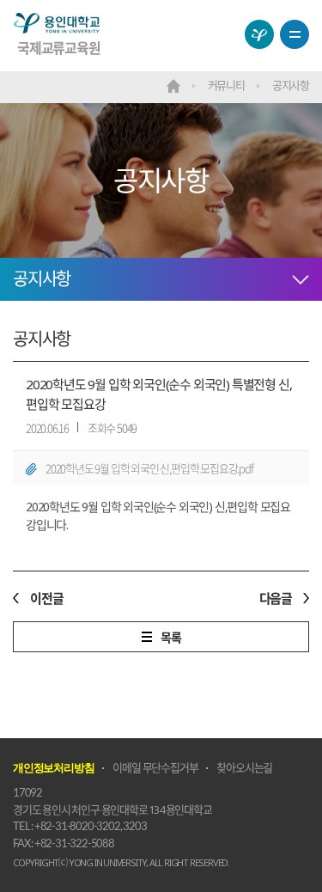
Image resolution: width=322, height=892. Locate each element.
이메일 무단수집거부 (154, 767)
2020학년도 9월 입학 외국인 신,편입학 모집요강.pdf (149, 468)
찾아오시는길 (244, 767)
